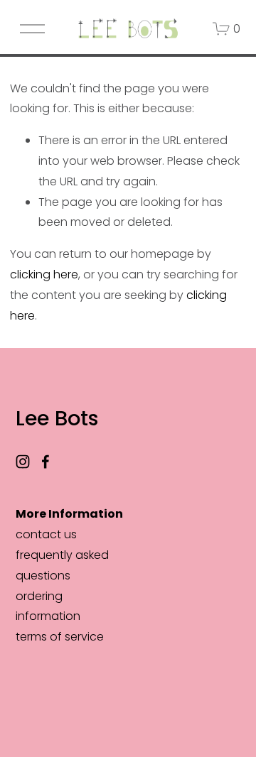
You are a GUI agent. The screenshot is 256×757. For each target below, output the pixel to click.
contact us (46, 534)
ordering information (48, 606)
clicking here (44, 274)
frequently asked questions (62, 565)
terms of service (60, 636)
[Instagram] (23, 461)
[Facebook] (45, 461)
